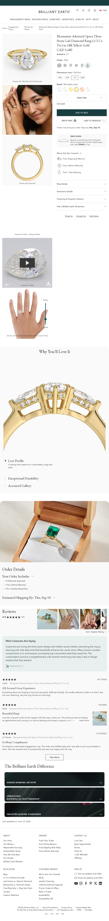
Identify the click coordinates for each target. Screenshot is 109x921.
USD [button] (62, 914)
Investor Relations (11, 895)
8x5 (60, 77)
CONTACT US (80, 836)
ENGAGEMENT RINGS (20, 20)
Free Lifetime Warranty (16, 585)
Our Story (7, 841)
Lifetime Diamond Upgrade (51, 885)
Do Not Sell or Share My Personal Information (35, 910)
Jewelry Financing (46, 881)
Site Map (88, 910)
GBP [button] (57, 914)
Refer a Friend (45, 892)
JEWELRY (79, 20)
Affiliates (78, 858)
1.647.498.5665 (81, 855)
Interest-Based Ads (83, 908)
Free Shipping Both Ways (50, 848)
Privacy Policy (66, 908)
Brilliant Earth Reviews (13, 862)
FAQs (41, 878)
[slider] (45, 319)
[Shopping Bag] (95, 10)
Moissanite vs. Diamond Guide (16, 885)
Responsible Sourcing (12, 848)
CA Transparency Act (65, 910)
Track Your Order (46, 841)
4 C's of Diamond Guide (14, 878)
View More (54, 758)
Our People (8, 858)
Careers (6, 892)
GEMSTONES (68, 20)
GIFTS (88, 20)
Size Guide (61, 104)
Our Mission (8, 844)
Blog (5, 874)
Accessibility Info (46, 899)
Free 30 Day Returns (48, 844)
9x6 (67, 77)
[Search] (77, 10)
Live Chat (78, 841)
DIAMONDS (54, 20)
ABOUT (95, 20)
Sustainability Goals (11, 851)
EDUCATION (9, 869)
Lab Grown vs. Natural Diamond (17, 881)
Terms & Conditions (50, 908)
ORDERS (43, 836)
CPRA (79, 910)
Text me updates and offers (90, 874)
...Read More (83, 721)
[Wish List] (89, 10)
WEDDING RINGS (40, 20)
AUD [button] (46, 914)
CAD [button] (52, 914)
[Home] (54, 12)
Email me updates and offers (90, 878)
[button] (82, 184)
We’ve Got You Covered (49, 874)
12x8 (82, 77)
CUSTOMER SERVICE (48, 869)
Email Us (78, 851)
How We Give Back (11, 855)
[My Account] (83, 10)
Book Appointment (82, 844)
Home (4, 28)
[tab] (54, 779)
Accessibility (44, 895)
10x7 (75, 77)
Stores (77, 848)
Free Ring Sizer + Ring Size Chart (17, 888)
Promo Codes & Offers (49, 888)
